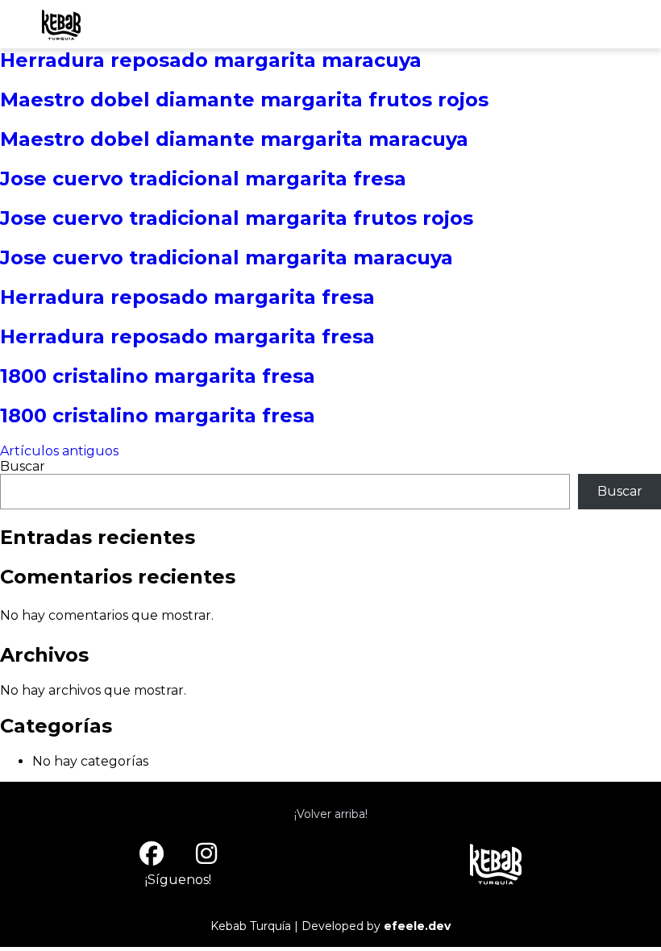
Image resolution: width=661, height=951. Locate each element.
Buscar (22, 466)
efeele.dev (417, 926)
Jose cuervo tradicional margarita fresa (203, 178)
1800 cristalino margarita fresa (157, 376)
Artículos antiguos (59, 451)
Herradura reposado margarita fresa (187, 297)
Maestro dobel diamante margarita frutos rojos (244, 99)
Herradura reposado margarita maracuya (211, 60)
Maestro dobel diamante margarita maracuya (234, 139)
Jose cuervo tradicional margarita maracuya (226, 257)
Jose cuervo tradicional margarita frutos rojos (236, 218)
